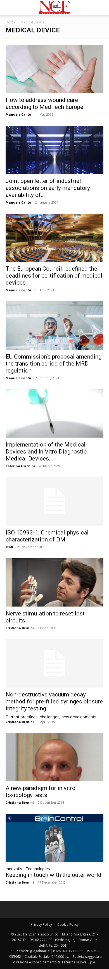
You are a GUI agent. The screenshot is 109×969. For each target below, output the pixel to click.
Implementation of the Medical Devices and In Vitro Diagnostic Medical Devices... (46, 451)
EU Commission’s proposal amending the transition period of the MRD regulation (53, 363)
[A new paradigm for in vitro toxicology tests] (54, 757)
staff (9, 547)
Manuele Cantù (18, 114)
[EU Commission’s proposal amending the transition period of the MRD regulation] (54, 325)
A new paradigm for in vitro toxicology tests (40, 791)
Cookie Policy (68, 924)
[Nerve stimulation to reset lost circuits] (54, 582)
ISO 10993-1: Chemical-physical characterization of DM (47, 536)
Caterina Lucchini (20, 466)
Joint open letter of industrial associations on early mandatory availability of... (48, 188)
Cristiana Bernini (20, 628)
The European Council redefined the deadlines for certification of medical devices (54, 275)
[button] (9, 7)
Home (10, 22)
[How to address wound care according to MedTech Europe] (54, 69)
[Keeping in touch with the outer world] (54, 838)
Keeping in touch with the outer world (53, 875)
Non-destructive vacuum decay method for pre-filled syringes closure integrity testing (54, 701)
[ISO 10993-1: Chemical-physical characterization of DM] (54, 501)
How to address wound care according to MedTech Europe (44, 103)
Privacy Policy (41, 924)
